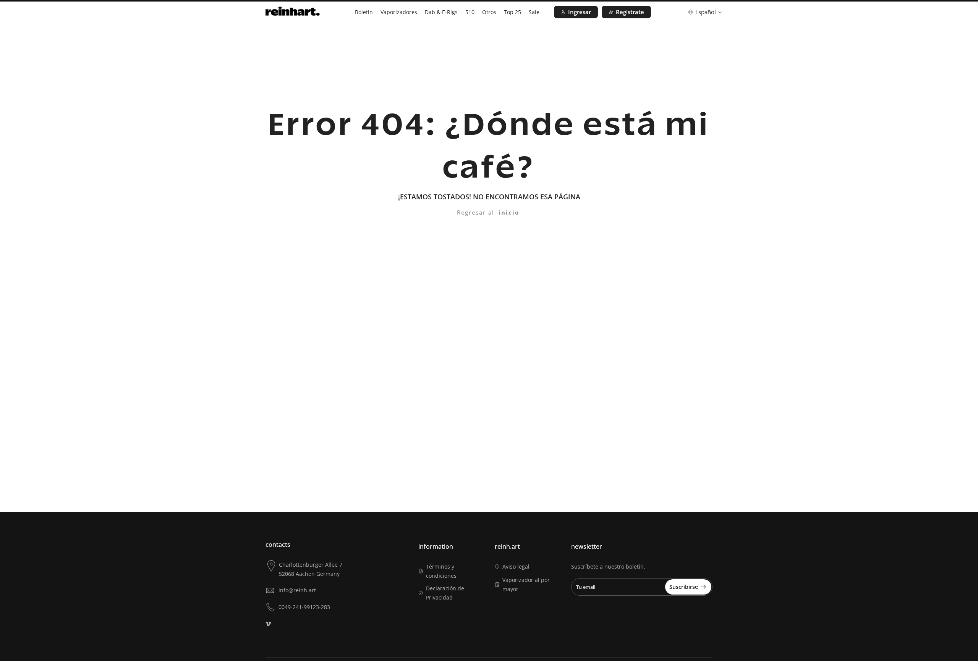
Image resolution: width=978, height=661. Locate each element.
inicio (509, 212)
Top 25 (512, 12)
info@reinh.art (297, 590)
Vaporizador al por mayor (526, 584)
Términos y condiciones (441, 571)
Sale (534, 12)
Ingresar (579, 12)
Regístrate (630, 12)
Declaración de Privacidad (445, 593)
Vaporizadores (399, 12)
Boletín (364, 12)
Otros (489, 12)
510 (469, 12)
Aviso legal (515, 566)
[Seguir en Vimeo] (268, 624)
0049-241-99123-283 (304, 607)
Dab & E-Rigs (441, 12)
